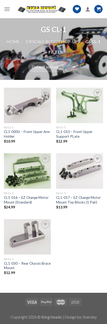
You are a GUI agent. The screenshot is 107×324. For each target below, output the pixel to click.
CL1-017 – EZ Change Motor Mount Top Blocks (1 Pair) (78, 199)
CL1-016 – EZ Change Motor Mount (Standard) (26, 199)
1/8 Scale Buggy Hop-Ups (52, 41)
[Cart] (98, 9)
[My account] (87, 9)
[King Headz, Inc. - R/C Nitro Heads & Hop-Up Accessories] (41, 9)
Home (13, 41)
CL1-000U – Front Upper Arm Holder (27, 134)
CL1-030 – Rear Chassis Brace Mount (27, 265)
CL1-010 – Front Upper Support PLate (74, 134)
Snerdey (90, 317)
